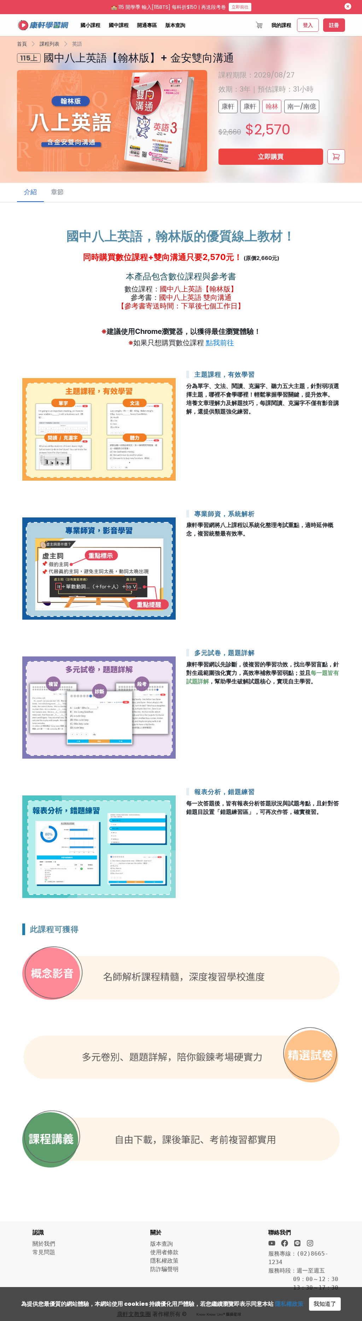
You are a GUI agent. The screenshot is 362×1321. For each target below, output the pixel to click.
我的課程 (281, 25)
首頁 (22, 43)
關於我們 (44, 1244)
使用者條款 (164, 1252)
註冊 (334, 25)
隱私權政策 (289, 1304)
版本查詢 (175, 25)
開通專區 (147, 25)
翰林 (271, 106)
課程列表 (49, 43)
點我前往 (220, 342)
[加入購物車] (336, 156)
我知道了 (325, 1304)
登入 (308, 25)
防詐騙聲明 (164, 1269)
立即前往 (240, 7)
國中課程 (119, 25)
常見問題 (44, 1252)
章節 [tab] (57, 191)
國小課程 (90, 25)
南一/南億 (301, 106)
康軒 (228, 106)
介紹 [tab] (30, 191)
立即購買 (271, 156)
